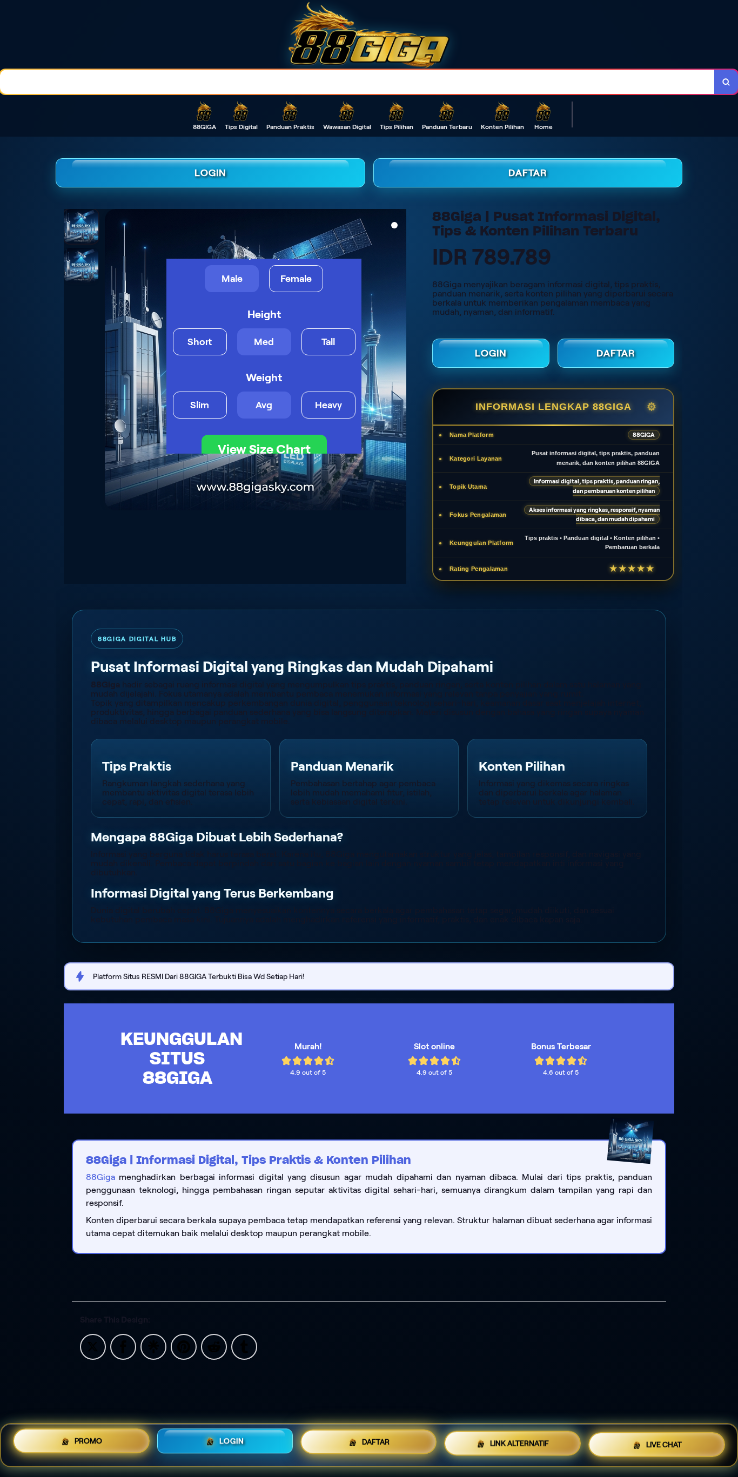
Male (232, 278)
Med (264, 341)
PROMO (88, 1441)
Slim (199, 405)
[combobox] (357, 82)
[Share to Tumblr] (244, 1346)
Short (199, 341)
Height (264, 314)
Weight (264, 377)
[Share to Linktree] (153, 1346)
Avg (264, 405)
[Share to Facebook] (123, 1346)
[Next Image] (397, 361)
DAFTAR (527, 172)
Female (296, 278)
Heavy (328, 405)
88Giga (100, 1177)
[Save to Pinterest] (184, 1346)
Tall (328, 341)
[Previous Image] (113, 361)
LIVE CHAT (664, 1445)
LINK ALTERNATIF (519, 1444)
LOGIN (210, 172)
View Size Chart (264, 449)
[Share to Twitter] (93, 1346)
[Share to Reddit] (214, 1346)
